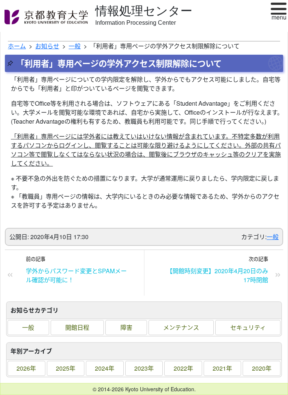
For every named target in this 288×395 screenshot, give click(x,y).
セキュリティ (248, 327)
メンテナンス (181, 327)
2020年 (262, 368)
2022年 (183, 368)
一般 (28, 327)
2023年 (144, 368)
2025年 (65, 368)
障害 (126, 327)
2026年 (26, 368)
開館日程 (77, 327)
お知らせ (47, 46)
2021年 (222, 368)
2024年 (104, 368)
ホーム (17, 46)
